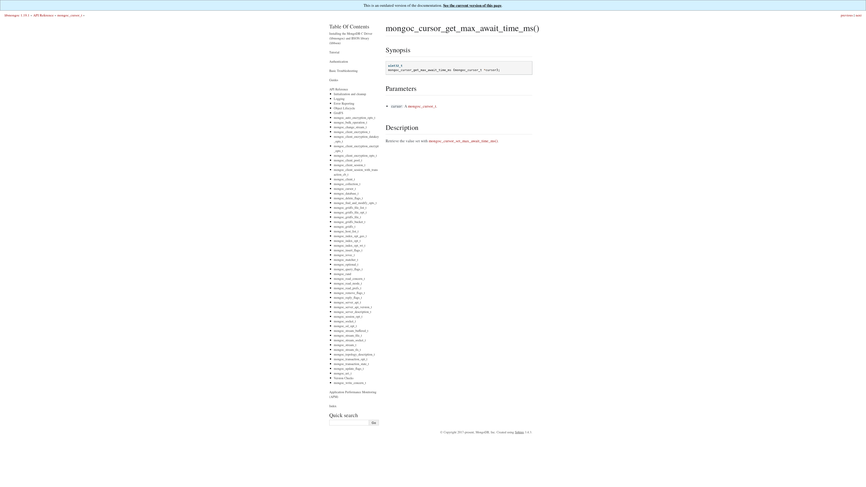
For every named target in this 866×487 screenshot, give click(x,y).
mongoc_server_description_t (352, 312)
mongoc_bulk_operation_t (350, 122)
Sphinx (519, 432)
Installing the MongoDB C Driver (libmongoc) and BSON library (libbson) (350, 38)
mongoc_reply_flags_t (348, 297)
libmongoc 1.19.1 (17, 15)
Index (332, 406)
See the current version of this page (472, 5)
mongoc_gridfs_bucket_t (349, 222)
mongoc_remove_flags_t (349, 293)
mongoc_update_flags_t (349, 368)
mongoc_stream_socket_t (350, 340)
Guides (333, 80)
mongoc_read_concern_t (349, 278)
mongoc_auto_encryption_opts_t (354, 117)
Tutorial (334, 52)
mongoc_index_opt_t (347, 241)
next (858, 15)
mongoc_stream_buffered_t (351, 330)
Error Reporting (344, 103)
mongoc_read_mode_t (348, 283)
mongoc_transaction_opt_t (350, 359)
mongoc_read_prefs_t (347, 288)
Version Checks (343, 378)
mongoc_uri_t (343, 373)
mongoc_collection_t (347, 184)
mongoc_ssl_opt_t (345, 326)
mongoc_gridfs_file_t (347, 217)
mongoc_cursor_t (69, 15)
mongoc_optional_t (346, 264)
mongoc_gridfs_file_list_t (350, 207)
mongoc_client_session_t (349, 165)
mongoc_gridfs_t (344, 226)
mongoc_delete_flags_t (348, 198)
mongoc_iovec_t (344, 255)
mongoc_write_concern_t (350, 383)
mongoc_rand (342, 274)
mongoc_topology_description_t (354, 354)
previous (847, 15)
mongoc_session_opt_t (348, 316)
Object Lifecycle (344, 108)
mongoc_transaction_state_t (351, 364)
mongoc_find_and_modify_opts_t (355, 203)
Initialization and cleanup (350, 94)
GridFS (338, 113)
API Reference (43, 15)
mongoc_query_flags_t (348, 269)
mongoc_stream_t (345, 345)
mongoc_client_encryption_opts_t (355, 155)
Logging (339, 98)
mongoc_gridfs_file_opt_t (350, 212)
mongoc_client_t (344, 179)
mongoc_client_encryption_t (352, 132)
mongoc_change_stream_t (350, 127)
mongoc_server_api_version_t (353, 307)
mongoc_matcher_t (346, 259)
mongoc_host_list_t (346, 231)
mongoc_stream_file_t (348, 335)
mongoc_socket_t (345, 321)
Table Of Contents (349, 26)
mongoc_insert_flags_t (348, 250)
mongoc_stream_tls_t (347, 349)
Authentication (338, 61)
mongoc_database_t (346, 193)
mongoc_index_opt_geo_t (350, 236)
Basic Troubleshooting (343, 71)
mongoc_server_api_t (347, 302)
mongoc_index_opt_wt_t (349, 245)
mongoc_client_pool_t (348, 160)
